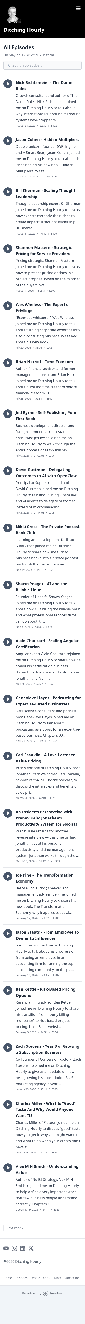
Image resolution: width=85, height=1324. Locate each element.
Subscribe (71, 1278)
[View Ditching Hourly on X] (31, 1248)
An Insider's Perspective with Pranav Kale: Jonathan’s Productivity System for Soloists (46, 818)
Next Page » (15, 1228)
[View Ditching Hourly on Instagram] (14, 1248)
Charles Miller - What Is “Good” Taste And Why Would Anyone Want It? (46, 1109)
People (35, 1278)
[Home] (12, 14)
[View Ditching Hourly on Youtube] (6, 1248)
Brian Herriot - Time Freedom (44, 361)
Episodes (21, 1278)
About (47, 1278)
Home (7, 1278)
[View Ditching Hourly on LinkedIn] (22, 1248)
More (58, 1278)
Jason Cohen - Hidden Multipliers (47, 139)
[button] (7, 83)
